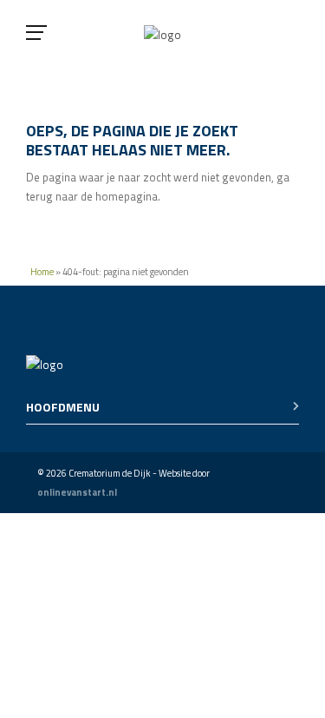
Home (42, 272)
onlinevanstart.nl (77, 492)
